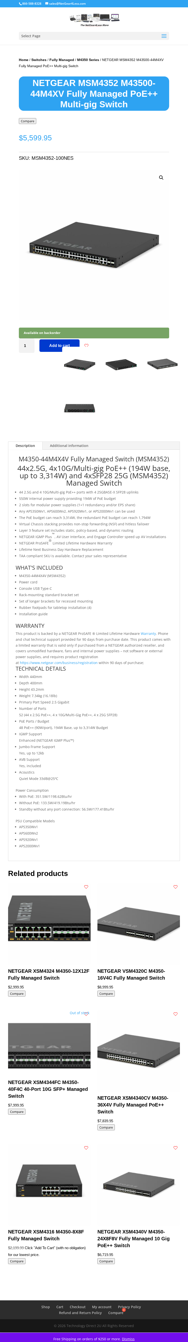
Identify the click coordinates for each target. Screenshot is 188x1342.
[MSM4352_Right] (162, 380)
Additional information (69, 445)
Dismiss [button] (128, 1339)
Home (23, 60)
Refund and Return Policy (80, 1312)
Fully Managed (61, 60)
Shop (45, 1307)
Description (25, 445)
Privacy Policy (129, 1307)
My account (102, 1307)
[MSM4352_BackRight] (121, 380)
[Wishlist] (86, 346)
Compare (27, 121)
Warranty (148, 633)
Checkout (78, 1307)
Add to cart (59, 346)
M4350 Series (88, 60)
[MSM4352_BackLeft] (79, 380)
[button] (161, 177)
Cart (59, 1307)
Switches (39, 60)
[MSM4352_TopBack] (79, 424)
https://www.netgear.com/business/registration (59, 662)
